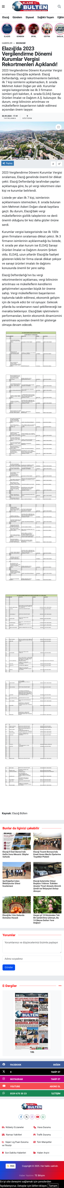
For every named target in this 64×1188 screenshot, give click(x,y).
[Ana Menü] (3, 6)
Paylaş (9, 163)
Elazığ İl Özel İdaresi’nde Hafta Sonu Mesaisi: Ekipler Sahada (16, 854)
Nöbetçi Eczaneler (15, 1127)
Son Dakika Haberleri (15, 1152)
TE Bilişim (40, 1175)
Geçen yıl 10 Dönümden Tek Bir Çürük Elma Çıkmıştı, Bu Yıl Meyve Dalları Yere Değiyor (46, 919)
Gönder (9, 967)
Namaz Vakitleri (14, 1134)
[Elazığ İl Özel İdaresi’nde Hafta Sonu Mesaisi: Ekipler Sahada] (17, 841)
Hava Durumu (44, 1127)
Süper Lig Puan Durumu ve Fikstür (15, 1144)
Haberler (7, 43)
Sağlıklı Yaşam (45, 17)
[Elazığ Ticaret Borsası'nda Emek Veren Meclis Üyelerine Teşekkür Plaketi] (47, 841)
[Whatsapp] (43, 1116)
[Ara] (59, 7)
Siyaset (30, 17)
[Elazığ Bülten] (30, 6)
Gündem (17, 17)
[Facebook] (21, 1116)
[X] (26, 1116)
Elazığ (5, 17)
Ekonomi (20, 43)
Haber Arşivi (43, 1152)
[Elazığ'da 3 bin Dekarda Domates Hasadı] (17, 904)
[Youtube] (37, 1116)
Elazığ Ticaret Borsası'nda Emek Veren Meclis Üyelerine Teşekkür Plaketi (47, 854)
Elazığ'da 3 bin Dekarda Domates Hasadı (13, 916)
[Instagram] (32, 1116)
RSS (12, 1166)
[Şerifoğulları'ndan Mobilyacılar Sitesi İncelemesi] (17, 870)
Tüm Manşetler (44, 1142)
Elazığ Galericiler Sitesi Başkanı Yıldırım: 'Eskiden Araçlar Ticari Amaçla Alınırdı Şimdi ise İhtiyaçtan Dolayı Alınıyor (47, 886)
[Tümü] (60, 985)
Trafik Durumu (44, 1134)
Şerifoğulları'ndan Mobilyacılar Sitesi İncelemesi (11, 883)
